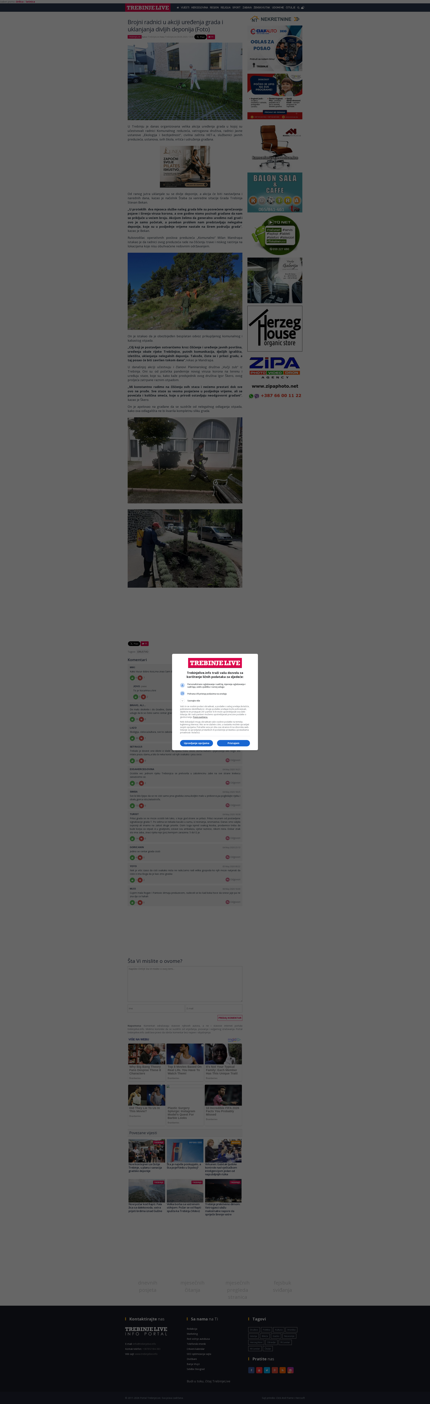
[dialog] (215, 702)
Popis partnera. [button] (200, 717)
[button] (215, 700)
